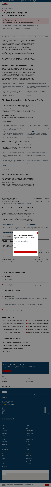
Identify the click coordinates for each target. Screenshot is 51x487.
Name (15, 243)
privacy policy (30, 254)
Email (15, 247)
